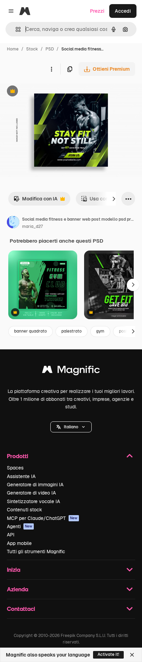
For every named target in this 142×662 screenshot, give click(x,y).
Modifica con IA (35, 201)
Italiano (71, 427)
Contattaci (21, 608)
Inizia (13, 569)
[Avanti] (114, 199)
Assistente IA (21, 476)
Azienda (17, 589)
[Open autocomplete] (15, 29)
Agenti (19, 526)
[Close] (132, 655)
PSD (49, 49)
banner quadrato (30, 331)
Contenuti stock (24, 510)
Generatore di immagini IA (35, 484)
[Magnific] (71, 371)
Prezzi (97, 11)
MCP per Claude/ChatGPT (42, 518)
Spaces (15, 468)
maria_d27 (32, 226)
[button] (71, 426)
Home (13, 49)
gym (100, 331)
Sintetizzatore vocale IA (33, 501)
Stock (32, 49)
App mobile (19, 543)
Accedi (123, 11)
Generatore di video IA (31, 493)
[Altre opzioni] (51, 69)
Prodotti (17, 456)
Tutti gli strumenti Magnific (36, 551)
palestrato (71, 331)
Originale (45, 92)
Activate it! (108, 654)
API (10, 535)
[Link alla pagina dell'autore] (13, 223)
